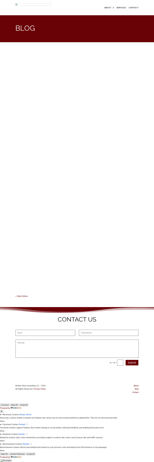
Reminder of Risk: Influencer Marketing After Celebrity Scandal (61, 139)
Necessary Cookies (10, 414)
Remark (22, 424)
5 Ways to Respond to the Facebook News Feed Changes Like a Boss (62, 112)
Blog (137, 389)
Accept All (23, 405)
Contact (135, 392)
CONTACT (134, 8)
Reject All (14, 405)
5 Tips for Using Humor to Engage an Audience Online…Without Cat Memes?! (68, 196)
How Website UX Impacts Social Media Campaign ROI (51, 276)
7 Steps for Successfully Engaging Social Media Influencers (58, 249)
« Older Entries (21, 296)
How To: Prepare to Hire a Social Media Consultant (52, 222)
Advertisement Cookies (12, 444)
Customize (5, 405)
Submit (132, 362)
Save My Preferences (17, 454)
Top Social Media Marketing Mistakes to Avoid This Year (55, 86)
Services (121, 8)
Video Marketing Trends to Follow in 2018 (45, 166)
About (107, 8)
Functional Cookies (10, 424)
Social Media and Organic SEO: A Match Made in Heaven (54, 59)
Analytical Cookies (10, 434)
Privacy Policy (40, 389)
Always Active (25, 414)
